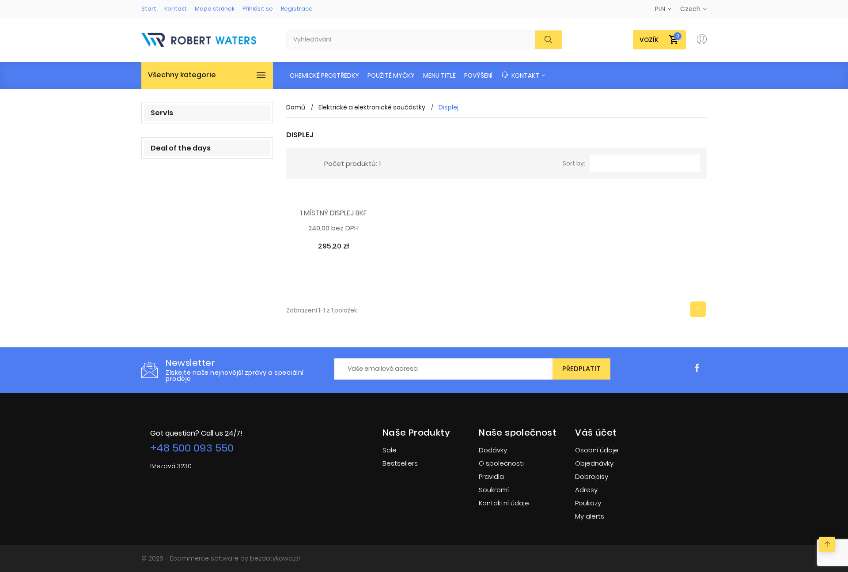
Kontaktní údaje (504, 503)
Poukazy (588, 503)
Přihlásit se (257, 8)
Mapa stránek (215, 8)
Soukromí (494, 489)
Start (148, 8)
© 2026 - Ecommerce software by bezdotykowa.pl (220, 558)
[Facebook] (696, 368)
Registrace (297, 8)
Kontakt (175, 8)
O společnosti (501, 463)
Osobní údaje (596, 450)
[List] (311, 163)
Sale (389, 450)
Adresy (586, 489)
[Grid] (298, 163)
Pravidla (491, 476)
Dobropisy (591, 476)
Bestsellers (400, 463)
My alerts (589, 516)
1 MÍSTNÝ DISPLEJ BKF (333, 213)
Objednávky (594, 463)
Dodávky (493, 450)
